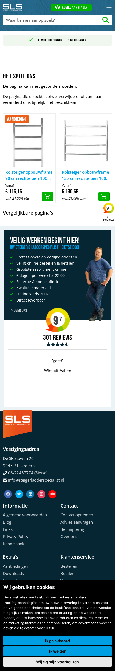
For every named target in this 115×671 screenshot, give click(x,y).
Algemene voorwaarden (25, 514)
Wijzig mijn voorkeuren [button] (57, 661)
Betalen (67, 573)
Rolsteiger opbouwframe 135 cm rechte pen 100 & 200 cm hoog (85, 175)
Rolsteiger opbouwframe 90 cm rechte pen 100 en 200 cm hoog (29, 175)
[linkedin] (30, 487)
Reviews (62, 337)
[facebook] (8, 487)
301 (47, 337)
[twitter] (19, 487)
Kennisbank (13, 543)
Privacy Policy (15, 536)
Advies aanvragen (74, 7)
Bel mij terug (72, 529)
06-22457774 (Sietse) (27, 472)
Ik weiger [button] (57, 651)
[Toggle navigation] (109, 8)
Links (8, 529)
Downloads (13, 573)
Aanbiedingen (15, 566)
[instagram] (42, 487)
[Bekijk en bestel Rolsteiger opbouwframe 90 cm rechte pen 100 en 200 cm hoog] (47, 196)
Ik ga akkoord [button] (57, 640)
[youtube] (52, 487)
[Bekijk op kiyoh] (57, 344)
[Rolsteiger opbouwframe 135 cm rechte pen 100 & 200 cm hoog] (86, 140)
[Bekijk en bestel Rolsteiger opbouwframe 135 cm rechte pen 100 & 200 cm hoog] (104, 196)
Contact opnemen (76, 514)
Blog (7, 522)
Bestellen (68, 566)
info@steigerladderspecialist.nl (36, 480)
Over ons (20, 310)
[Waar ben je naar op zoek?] (105, 20)
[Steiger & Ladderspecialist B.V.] (14, 7)
